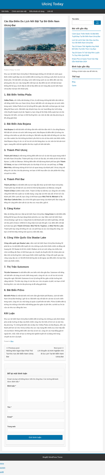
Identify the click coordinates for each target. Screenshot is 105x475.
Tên (9, 407)
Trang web (11, 426)
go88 (2, 472)
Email (10, 417)
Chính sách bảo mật (19, 11)
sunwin (2, 468)
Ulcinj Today (52, 4)
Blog (12, 341)
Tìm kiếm (75, 19)
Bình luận (11, 386)
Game (74, 85)
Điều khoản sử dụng (36, 11)
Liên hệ (50, 11)
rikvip (2, 463)
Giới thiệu (5, 11)
